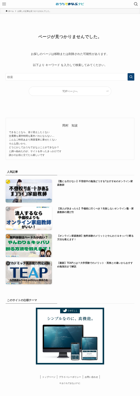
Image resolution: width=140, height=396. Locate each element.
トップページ (48, 376)
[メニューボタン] (4, 4)
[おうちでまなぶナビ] (70, 4)
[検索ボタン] (136, 4)
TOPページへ (70, 91)
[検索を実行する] (131, 77)
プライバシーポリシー (70, 376)
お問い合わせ (91, 376)
